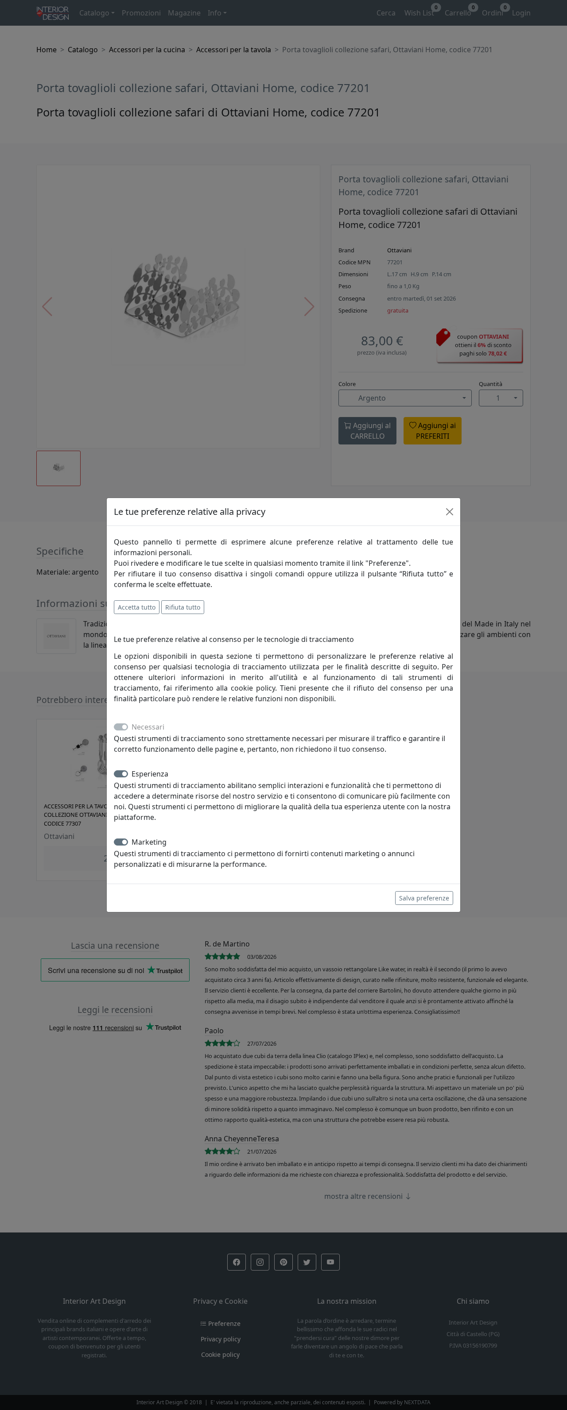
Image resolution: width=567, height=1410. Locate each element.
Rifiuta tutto (182, 607)
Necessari (148, 727)
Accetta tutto (136, 607)
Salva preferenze (424, 898)
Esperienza (150, 774)
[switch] (121, 773)
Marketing (149, 842)
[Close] (450, 512)
